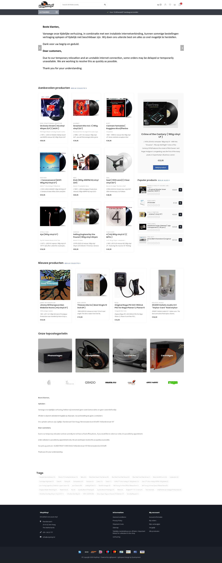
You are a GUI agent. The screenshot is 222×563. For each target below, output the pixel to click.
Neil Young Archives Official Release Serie (126, 485)
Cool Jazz (90, 481)
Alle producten (154, 531)
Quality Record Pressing (86, 490)
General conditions (119, 517)
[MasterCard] (114, 552)
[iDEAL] (100, 552)
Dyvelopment (136, 557)
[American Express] (80, 552)
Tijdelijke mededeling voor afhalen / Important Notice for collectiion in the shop (129, 532)
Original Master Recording (48, 490)
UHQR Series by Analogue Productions (169, 490)
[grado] (69, 382)
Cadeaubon (174, 477)
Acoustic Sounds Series (47, 477)
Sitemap (116, 528)
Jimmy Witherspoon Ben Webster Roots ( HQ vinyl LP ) (54, 306)
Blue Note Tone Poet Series (121, 477)
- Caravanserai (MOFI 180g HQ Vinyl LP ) (50, 181)
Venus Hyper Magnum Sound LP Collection (110, 494)
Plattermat (64, 490)
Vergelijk (152, 528)
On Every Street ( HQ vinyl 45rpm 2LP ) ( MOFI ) (52, 127)
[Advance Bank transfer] (87, 552)
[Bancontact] (121, 552)
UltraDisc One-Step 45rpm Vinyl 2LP (51, 494)
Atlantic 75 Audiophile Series (68, 477)
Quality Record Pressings (105, 490)
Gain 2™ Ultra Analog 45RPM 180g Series (155, 481)
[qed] (172, 382)
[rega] (152, 382)
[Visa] (142, 552)
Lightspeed (112, 557)
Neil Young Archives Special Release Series (155, 485)
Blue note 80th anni (160, 477)
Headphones (80, 340)
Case (59, 481)
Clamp (67, 481)
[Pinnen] (135, 552)
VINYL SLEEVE (88, 494)
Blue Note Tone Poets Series (141, 477)
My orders (152, 520)
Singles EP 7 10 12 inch (134, 490)
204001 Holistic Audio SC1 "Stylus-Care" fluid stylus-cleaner (165, 308)
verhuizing (116, 537)
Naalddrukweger (104, 485)
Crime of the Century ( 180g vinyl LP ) (160, 135)
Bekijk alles (163, 180)
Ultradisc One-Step (73, 494)
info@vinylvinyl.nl (49, 537)
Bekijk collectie (78, 88)
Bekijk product (160, 167)
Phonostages (43, 340)
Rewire (120, 490)
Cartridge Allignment (46, 481)
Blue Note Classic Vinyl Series (99, 477)
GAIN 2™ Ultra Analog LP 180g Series (126, 481)
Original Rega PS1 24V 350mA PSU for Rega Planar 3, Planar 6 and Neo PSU (130, 308)
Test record (150, 490)
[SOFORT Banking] (94, 552)
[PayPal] (128, 552)
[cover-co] (111, 382)
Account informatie (155, 517)
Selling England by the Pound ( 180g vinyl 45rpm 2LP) (85, 237)
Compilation (78, 481)
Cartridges (153, 340)
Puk (73, 490)
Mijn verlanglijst (154, 524)
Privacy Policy (117, 520)
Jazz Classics (77, 485)
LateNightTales (90, 485)
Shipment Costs (118, 524)
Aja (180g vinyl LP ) (49, 234)
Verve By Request (133, 494)
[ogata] (90, 382)
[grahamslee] (49, 382)
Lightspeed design (123, 557)
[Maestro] (107, 552)
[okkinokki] (131, 382)
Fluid (108, 481)
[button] (40, 48)
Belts (83, 477)
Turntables (116, 340)
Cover (100, 481)
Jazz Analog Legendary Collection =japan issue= (54, 485)
